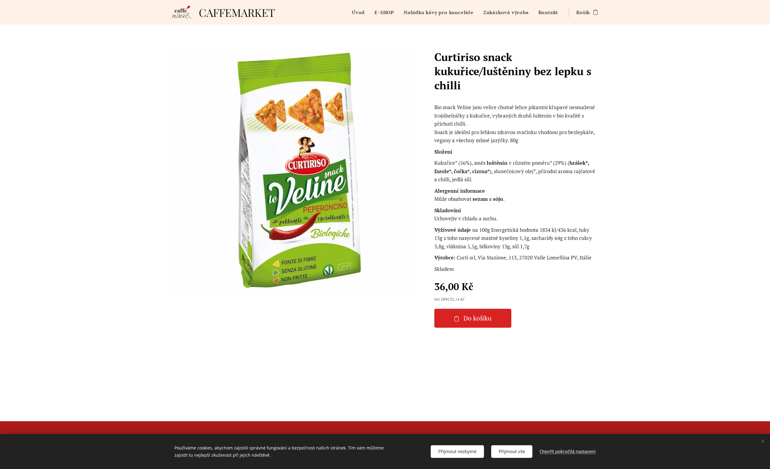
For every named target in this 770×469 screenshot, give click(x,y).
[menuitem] (360, 12)
